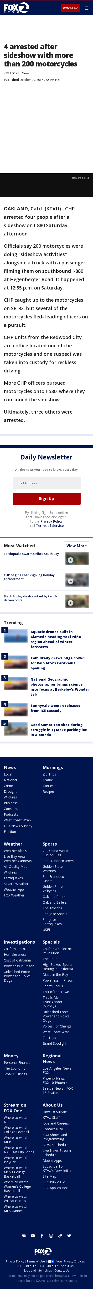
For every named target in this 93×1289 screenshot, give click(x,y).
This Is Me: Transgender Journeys (52, 1001)
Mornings (53, 767)
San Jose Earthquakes (52, 921)
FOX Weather (14, 895)
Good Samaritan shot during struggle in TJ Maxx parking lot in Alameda (59, 729)
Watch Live (70, 8)
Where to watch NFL (16, 1119)
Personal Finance (17, 1062)
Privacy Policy (52, 521)
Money (11, 1056)
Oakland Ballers (55, 902)
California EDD (15, 948)
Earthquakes (13, 878)
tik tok (60, 1236)
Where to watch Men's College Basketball (16, 1172)
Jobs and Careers (56, 1123)
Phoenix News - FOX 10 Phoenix (55, 1080)
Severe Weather (16, 883)
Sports (50, 844)
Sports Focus (53, 986)
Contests (50, 785)
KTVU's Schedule (55, 1144)
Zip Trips (49, 774)
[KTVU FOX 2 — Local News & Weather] (17, 7)
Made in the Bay (55, 974)
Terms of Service (50, 525)
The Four (50, 958)
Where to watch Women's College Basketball (17, 1186)
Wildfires (10, 797)
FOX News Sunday (18, 826)
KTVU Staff (51, 1117)
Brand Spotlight (55, 1043)
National (10, 780)
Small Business (15, 1074)
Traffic (48, 780)
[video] (77, 558)
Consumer (12, 808)
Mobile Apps (52, 1160)
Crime (8, 785)
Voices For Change (57, 1026)
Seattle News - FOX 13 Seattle (58, 1090)
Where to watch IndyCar (16, 1159)
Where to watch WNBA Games (16, 1198)
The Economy (14, 1068)
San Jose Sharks (55, 914)
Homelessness (15, 954)
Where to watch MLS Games (16, 1208)
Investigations (19, 942)
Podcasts (11, 814)
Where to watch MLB (16, 1139)
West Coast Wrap (17, 820)
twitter (69, 1236)
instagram (51, 1236)
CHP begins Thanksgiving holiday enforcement (29, 577)
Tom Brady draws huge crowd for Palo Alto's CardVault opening (58, 663)
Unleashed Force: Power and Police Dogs (17, 976)
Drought (10, 791)
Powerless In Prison (19, 966)
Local (8, 774)
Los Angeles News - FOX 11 (58, 1070)
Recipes (49, 791)
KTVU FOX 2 (12, 73)
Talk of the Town (56, 991)
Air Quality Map (15, 866)
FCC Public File (54, 1182)
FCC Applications (55, 1187)
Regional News (52, 1058)
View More (77, 545)
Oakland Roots (54, 896)
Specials (51, 942)
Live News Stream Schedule (57, 1152)
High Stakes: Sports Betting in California (58, 966)
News (25, 73)
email (24, 1236)
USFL (47, 929)
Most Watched (19, 545)
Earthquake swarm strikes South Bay (31, 554)
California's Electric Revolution (57, 950)
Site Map (49, 1176)
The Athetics (52, 908)
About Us (52, 1105)
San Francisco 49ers (58, 860)
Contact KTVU (53, 1129)
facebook (42, 1236)
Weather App (14, 889)
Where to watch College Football (16, 1129)
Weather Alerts (15, 850)
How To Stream (55, 1111)
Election (10, 831)
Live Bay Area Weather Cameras (18, 858)
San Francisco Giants (53, 878)
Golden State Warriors (53, 868)
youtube (33, 1236)
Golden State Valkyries (53, 888)
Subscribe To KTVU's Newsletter (57, 1168)
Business (11, 803)
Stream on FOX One (15, 1108)
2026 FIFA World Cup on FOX (55, 852)
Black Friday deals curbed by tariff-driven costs (30, 598)
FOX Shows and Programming (55, 1136)
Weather (13, 844)
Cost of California (17, 960)
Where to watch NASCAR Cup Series (19, 1149)
